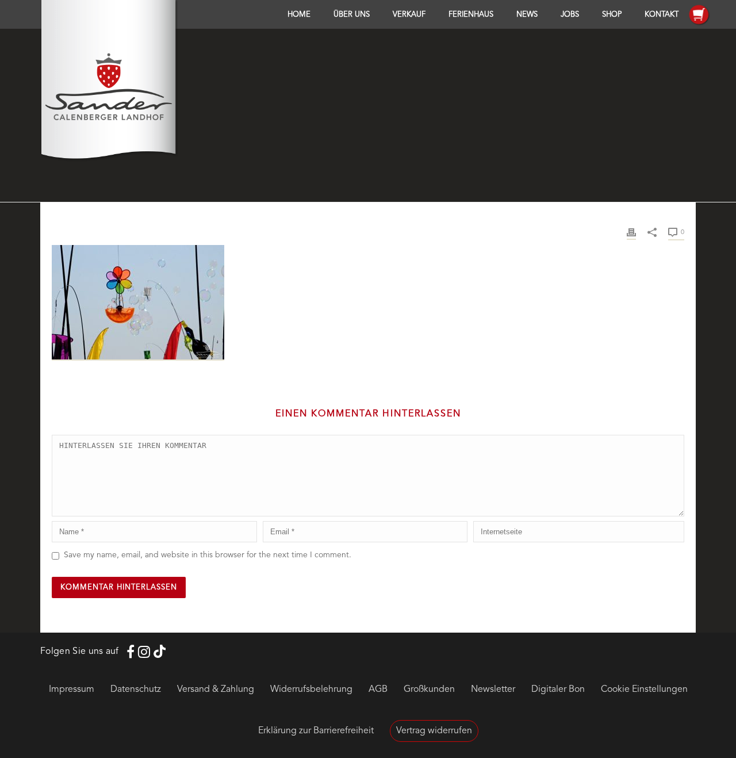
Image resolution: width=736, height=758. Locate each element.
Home (299, 14)
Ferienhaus (470, 14)
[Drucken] (631, 232)
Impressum (71, 689)
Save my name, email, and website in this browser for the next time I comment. (207, 555)
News (527, 14)
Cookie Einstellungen (644, 689)
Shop (612, 14)
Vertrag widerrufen (434, 731)
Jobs (570, 14)
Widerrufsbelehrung (311, 689)
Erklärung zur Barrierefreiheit (316, 731)
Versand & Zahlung (215, 689)
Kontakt (661, 14)
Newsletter (493, 689)
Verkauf (409, 14)
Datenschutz (135, 689)
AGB (378, 689)
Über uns (352, 14)
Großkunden (429, 689)
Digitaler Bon (558, 689)
